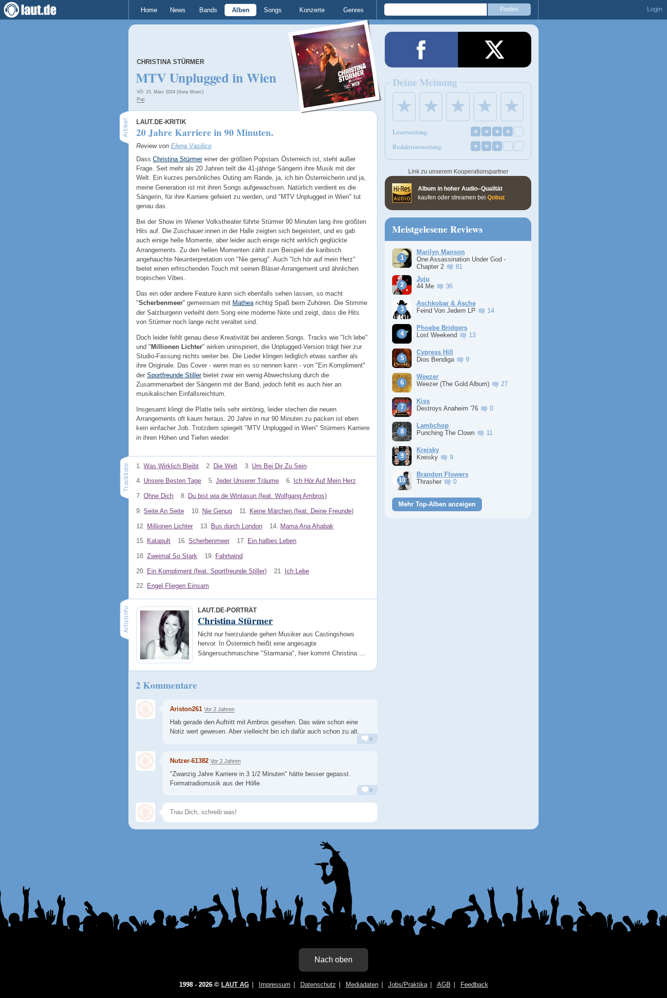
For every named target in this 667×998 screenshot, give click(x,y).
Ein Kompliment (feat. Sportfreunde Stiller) (207, 571)
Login (654, 9)
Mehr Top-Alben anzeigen (437, 504)
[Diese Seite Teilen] (421, 49)
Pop (141, 99)
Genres (353, 10)
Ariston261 (186, 709)
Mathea (242, 302)
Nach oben (333, 959)
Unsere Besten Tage (172, 480)
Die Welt (225, 466)
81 (459, 266)
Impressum (275, 984)
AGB (444, 984)
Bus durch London (236, 526)
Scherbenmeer (208, 540)
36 (449, 286)
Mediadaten (362, 984)
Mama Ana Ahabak (307, 526)
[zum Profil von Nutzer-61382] (145, 761)
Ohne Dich (158, 495)
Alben (241, 10)
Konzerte (312, 10)
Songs (273, 10)
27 (504, 384)
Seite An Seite (164, 511)
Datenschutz (318, 984)
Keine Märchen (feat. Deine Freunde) (302, 511)
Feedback (474, 984)
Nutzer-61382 (189, 760)
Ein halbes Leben (272, 540)
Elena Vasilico (191, 146)
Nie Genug (217, 511)
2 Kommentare (166, 685)
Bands (208, 10)
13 (472, 335)
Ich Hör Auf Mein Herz (324, 480)
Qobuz (496, 197)
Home (149, 10)
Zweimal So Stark (172, 556)
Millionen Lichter (170, 526)
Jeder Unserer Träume (247, 480)
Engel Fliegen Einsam (178, 585)
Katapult (158, 540)
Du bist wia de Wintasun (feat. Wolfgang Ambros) (257, 495)
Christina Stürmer (170, 61)
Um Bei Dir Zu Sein (279, 466)
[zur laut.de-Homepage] (39, 10)
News (178, 10)
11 (489, 432)
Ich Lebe (297, 571)
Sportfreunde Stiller (174, 375)
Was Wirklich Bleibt (171, 466)
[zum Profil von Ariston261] (145, 709)
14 (490, 310)
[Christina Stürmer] (334, 106)
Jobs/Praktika (407, 984)
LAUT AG (235, 984)
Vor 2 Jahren (219, 709)
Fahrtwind (229, 556)
